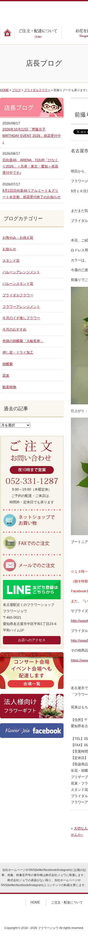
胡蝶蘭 (7, 364)
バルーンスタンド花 (17, 284)
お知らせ (9, 249)
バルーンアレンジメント (21, 272)
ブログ (16, 90)
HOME (4, 90)
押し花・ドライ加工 (17, 352)
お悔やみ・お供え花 (17, 238)
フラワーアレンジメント (21, 307)
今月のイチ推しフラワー (21, 318)
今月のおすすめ (14, 329)
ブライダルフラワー (37, 90)
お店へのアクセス (31, 640)
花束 (5, 375)
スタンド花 (11, 261)
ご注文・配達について (67, 902)
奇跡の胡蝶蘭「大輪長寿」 (23, 341)
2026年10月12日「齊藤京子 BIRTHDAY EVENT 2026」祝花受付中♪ (31, 135)
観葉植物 (9, 387)
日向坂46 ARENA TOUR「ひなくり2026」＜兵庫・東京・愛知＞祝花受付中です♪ (30, 166)
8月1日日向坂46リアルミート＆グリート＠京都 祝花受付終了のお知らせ (31, 194)
